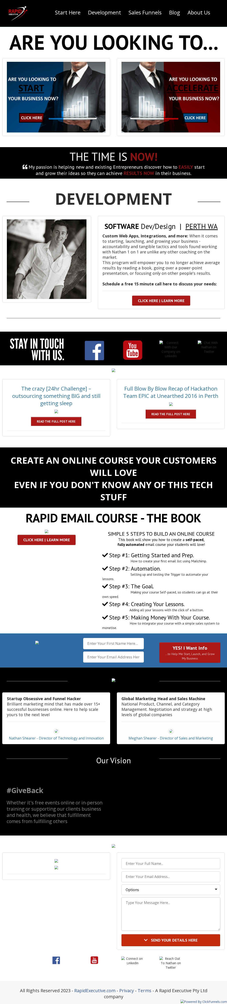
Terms (144, 991)
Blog (174, 12)
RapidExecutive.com (94, 991)
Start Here (67, 12)
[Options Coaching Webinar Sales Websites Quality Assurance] (170, 889)
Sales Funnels (145, 12)
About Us (199, 12)
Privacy (126, 991)
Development (104, 12)
